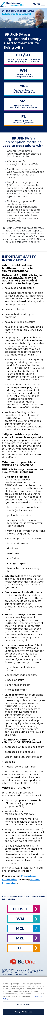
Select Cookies (24, 1004)
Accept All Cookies (23, 1012)
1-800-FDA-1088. (32, 783)
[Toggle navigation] (43, 4)
